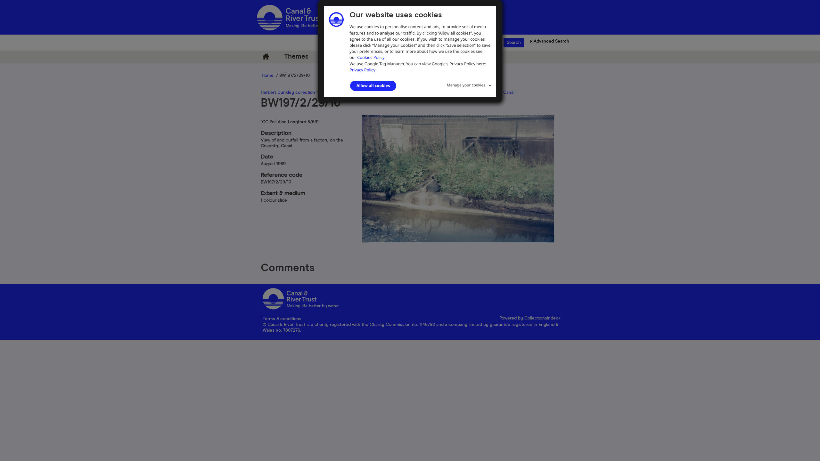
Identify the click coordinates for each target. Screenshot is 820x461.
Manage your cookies (466, 85)
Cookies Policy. (371, 57)
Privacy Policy (362, 70)
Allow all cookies (373, 85)
